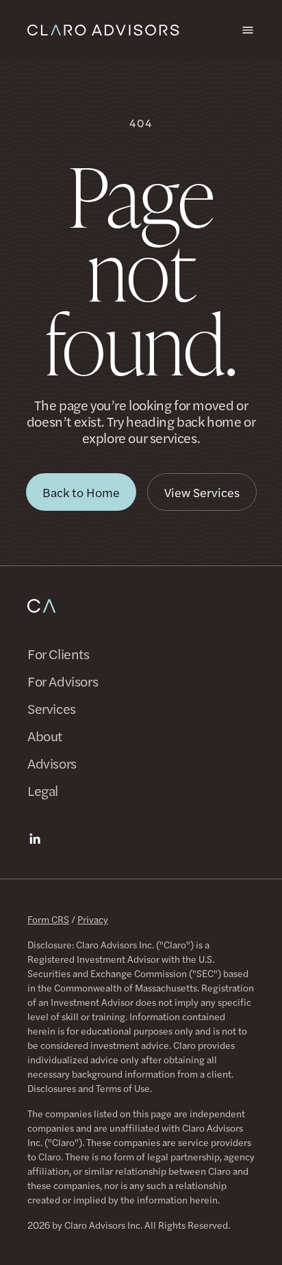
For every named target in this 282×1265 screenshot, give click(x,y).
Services (51, 708)
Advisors (52, 763)
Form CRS (48, 919)
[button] (81, 492)
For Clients (58, 653)
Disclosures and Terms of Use (88, 1088)
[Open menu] (248, 30)
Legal (42, 790)
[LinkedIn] (34, 839)
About (44, 736)
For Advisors (62, 681)
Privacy (92, 919)
